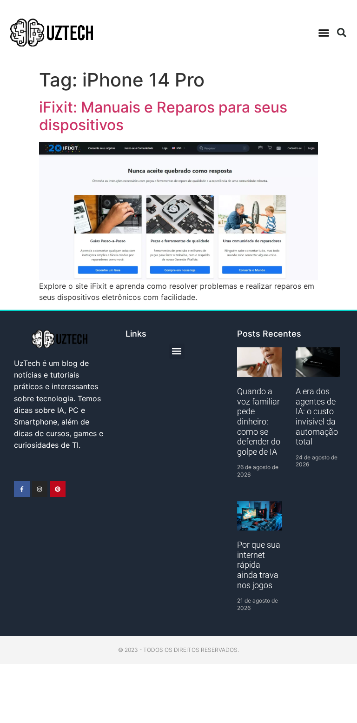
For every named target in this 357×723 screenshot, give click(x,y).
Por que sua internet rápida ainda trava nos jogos (258, 565)
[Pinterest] (58, 489)
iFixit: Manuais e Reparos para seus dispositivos (163, 116)
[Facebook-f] (22, 489)
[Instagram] (40, 489)
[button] (323, 32)
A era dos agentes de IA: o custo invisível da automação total (317, 416)
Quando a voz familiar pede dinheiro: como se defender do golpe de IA (258, 421)
